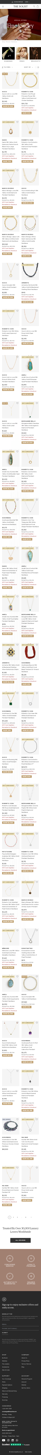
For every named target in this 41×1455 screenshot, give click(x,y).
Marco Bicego (8, 188)
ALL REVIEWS (21, 1240)
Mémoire (5, 948)
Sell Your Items (26, 1388)
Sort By (27, 67)
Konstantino (27, 948)
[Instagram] (8, 1440)
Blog (23, 1367)
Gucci (4, 91)
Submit (5, 1332)
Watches (4, 1361)
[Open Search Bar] (34, 6)
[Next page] (31, 1217)
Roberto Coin (27, 91)
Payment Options (7, 1385)
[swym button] (17, 74)
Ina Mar (25, 1137)
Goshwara (6, 518)
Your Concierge (6, 1379)
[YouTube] (3, 1440)
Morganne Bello (29, 421)
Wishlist (24, 1385)
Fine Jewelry (5, 1364)
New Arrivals (6, 1370)
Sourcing (4, 1400)
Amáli (24, 375)
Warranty (5, 1394)
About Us (24, 1358)
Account (24, 1382)
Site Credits (28, 1452)
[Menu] (6, 6)
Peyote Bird (7, 851)
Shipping (4, 1388)
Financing (5, 1397)
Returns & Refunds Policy (9, 1391)
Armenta (25, 283)
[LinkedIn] (13, 1440)
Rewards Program (27, 1379)
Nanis (4, 140)
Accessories (5, 1367)
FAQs (3, 1382)
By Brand (4, 1358)
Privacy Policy (14, 1343)
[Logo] (20, 6)
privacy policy (5, 1320)
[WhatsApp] (17, 1440)
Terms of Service (13, 1341)
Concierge (18, 2)
